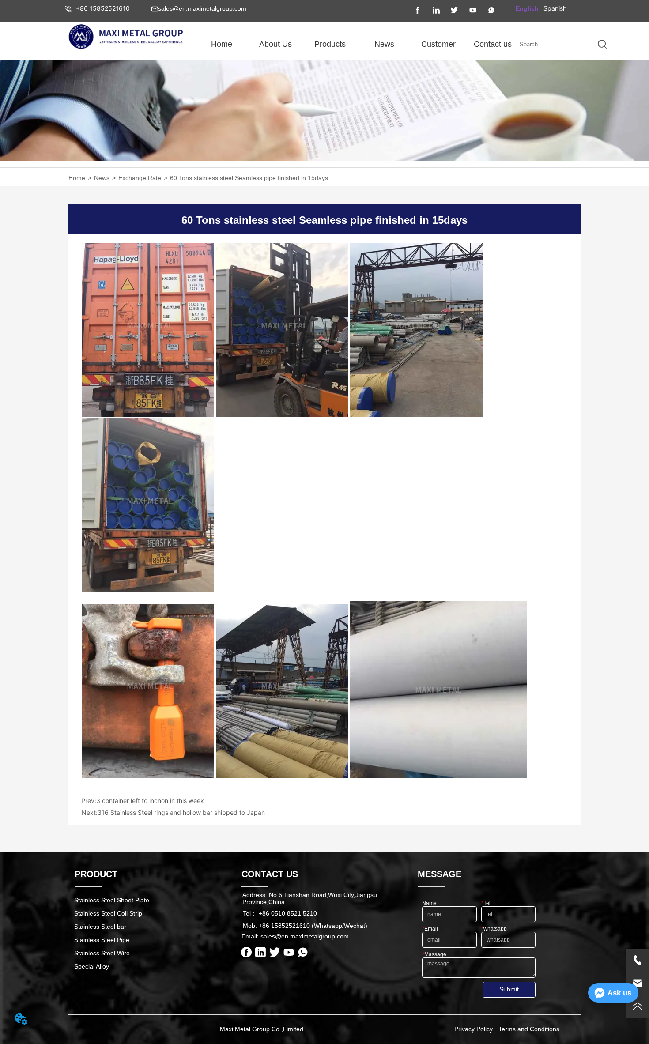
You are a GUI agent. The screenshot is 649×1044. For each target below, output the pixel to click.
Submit (509, 989)
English (527, 8)
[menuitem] (276, 44)
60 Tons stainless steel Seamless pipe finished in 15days (249, 177)
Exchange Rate (139, 177)
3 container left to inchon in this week (150, 800)
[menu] (357, 44)
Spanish (554, 8)
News (101, 177)
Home (76, 177)
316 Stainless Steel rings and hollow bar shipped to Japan (181, 812)
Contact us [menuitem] (493, 44)
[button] (275, 44)
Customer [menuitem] (438, 44)
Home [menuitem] (221, 44)
